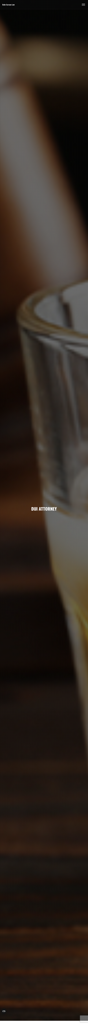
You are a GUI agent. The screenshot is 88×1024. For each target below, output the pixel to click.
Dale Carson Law (8, 4)
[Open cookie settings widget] (4, 1011)
